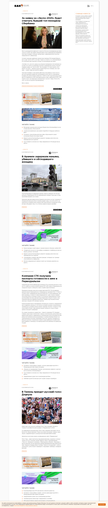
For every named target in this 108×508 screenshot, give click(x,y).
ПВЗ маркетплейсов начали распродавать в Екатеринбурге (39, 500)
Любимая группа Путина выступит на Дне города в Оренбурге (40, 378)
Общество (24, 86)
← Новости (25, 149)
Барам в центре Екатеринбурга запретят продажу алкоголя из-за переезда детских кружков (41, 139)
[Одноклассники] (56, 89)
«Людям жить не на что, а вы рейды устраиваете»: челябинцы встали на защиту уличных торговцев (42, 251)
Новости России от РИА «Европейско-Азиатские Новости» (19, 5)
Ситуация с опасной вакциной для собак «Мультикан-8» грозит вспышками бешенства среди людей (40, 135)
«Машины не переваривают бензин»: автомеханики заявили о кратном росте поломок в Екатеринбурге (42, 370)
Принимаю (102, 504)
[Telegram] (57, 89)
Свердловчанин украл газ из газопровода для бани (37, 376)
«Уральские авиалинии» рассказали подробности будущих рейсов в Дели (42, 131)
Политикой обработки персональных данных (25, 505)
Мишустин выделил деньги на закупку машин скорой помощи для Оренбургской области (83, 37)
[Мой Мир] (59, 89)
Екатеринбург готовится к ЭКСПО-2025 (35, 86)
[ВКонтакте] (54, 89)
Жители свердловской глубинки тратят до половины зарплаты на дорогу (41, 262)
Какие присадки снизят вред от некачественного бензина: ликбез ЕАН (42, 248)
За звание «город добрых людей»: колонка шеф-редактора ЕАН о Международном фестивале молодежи (41, 366)
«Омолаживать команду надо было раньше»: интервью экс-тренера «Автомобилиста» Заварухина (41, 258)
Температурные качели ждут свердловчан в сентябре (38, 498)
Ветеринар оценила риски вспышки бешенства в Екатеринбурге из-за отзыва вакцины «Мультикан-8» (42, 128)
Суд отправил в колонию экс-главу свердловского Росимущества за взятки (42, 142)
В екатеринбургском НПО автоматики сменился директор (39, 490)
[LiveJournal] (61, 89)
